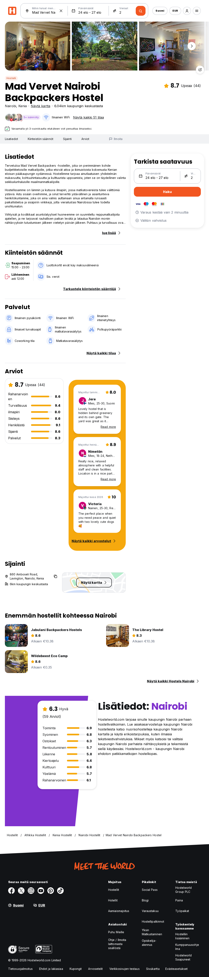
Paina (179, 900)
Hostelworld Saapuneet (183, 957)
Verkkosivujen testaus (124, 968)
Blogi (145, 900)
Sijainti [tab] (67, 139)
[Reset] (61, 11)
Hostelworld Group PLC (183, 889)
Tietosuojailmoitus (20, 968)
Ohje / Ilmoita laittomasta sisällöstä (117, 944)
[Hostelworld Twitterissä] (21, 890)
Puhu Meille (116, 932)
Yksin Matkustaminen (152, 932)
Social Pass (150, 889)
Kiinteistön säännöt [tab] (40, 139)
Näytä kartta (40, 106)
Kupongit (76, 968)
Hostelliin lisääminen (182, 936)
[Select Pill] (187, 11)
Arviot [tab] (85, 139)
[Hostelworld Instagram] (31, 890)
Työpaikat (182, 911)
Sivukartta (153, 968)
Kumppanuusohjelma (187, 947)
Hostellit (113, 889)
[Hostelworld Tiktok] (60, 890)
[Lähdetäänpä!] (141, 11)
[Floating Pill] (192, 46)
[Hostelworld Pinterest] (50, 890)
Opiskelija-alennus (149, 942)
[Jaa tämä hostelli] (200, 70)
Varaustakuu (150, 911)
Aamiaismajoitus (118, 911)
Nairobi (10, 106)
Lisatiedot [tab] (11, 139)
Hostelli (11, 78)
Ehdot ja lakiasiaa (51, 968)
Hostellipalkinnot (153, 921)
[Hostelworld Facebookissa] (11, 890)
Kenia (22, 106)
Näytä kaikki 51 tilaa (88, 117)
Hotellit (113, 900)
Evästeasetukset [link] (176, 968)
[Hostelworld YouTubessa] (41, 890)
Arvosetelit (95, 968)
